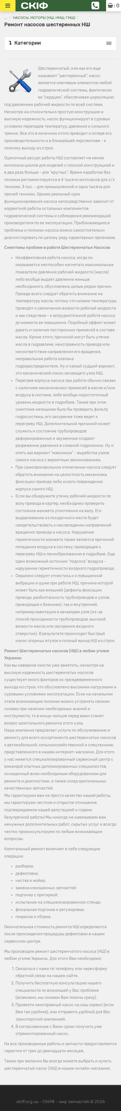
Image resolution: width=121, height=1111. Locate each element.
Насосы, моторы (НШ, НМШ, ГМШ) (44, 18)
